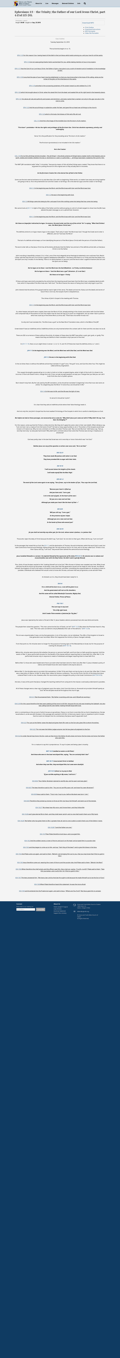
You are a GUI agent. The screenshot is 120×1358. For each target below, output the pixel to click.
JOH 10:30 (51, 827)
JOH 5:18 (17, 704)
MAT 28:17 (49, 761)
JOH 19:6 (18, 869)
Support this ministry (60, 913)
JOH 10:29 (21, 821)
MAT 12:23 (75, 627)
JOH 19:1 (43, 834)
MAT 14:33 (49, 751)
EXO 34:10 (60, 529)
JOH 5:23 (18, 736)
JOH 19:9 (22, 891)
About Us (38, 3)
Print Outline (89, 27)
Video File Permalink (92, 33)
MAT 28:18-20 (97, 675)
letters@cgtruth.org (83, 911)
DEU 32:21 (60, 453)
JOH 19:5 (20, 862)
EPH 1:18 (20, 77)
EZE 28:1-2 (60, 479)
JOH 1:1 (31, 188)
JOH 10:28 (25, 814)
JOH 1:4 (42, 391)
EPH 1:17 (18, 69)
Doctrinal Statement (60, 911)
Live (46, 3)
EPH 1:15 (20, 55)
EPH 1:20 (18, 92)
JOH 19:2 (27, 841)
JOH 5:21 (24, 723)
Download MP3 (88, 23)
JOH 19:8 (37, 884)
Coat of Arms (57, 909)
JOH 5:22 (32, 729)
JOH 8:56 (35, 781)
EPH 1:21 (19, 99)
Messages (55, 3)
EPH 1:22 (26, 107)
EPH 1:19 (32, 86)
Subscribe (40, 909)
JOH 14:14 (51, 771)
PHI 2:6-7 (78, 556)
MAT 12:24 (85, 629)
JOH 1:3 (24, 201)
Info (78, 3)
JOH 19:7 (18, 878)
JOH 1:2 (48, 195)
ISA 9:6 (60, 584)
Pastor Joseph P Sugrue (61, 907)
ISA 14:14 (60, 466)
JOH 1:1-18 (25, 344)
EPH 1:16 (27, 62)
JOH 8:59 (26, 801)
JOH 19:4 (18, 854)
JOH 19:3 (26, 847)
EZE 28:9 (60, 509)
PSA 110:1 (60, 603)
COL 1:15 (37, 121)
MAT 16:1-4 (67, 646)
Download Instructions (92, 29)
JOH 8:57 (29, 788)
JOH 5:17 (32, 697)
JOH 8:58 (34, 794)
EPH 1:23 (42, 114)
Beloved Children (68, 3)
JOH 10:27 (38, 807)
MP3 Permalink (90, 31)
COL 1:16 (18, 156)
